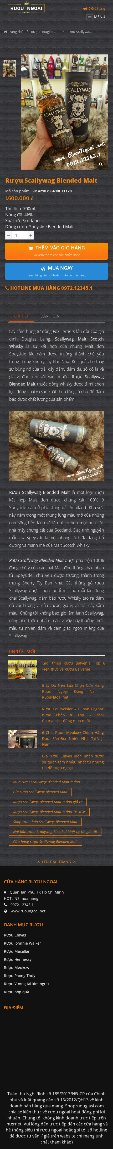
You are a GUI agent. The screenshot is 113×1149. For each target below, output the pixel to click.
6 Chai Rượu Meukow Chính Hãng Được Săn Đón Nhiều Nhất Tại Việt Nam (73, 738)
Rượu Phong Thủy (19, 975)
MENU (99, 16)
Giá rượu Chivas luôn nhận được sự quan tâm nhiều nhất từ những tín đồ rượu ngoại (73, 762)
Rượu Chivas (15, 935)
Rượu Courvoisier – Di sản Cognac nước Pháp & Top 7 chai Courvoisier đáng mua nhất (73, 714)
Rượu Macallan (17, 951)
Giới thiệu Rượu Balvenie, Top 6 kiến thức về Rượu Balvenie (73, 666)
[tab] (21, 316)
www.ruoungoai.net (28, 910)
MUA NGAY (56, 271)
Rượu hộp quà (16, 991)
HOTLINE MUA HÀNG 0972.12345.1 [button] (51, 288)
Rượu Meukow (16, 967)
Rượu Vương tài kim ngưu (26, 983)
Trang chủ (15, 31)
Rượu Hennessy (18, 959)
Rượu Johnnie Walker (22, 943)
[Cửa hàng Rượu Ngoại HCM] (26, 7)
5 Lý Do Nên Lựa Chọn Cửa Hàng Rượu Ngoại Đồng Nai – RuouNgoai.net (73, 691)
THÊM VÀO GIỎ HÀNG (59, 250)
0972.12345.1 (22, 904)
